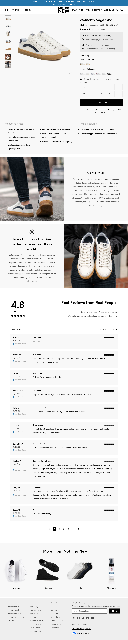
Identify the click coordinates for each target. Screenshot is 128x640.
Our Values (34, 614)
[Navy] (82, 64)
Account (109, 10)
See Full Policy (101, 113)
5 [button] (73, 529)
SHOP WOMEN (69, 4)
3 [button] (63, 529)
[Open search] (117, 10)
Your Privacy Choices (84, 633)
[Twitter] (83, 618)
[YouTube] (92, 618)
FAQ (88, 10)
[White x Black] (104, 74)
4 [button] (68, 529)
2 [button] (59, 529)
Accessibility (55, 617)
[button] (49, 529)
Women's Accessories (16, 617)
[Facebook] (78, 618)
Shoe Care (55, 614)
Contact (97, 10)
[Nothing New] (64, 10)
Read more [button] (46, 476)
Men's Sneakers (13, 607)
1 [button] (54, 529)
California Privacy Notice (81, 629)
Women (16, 10)
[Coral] (93, 74)
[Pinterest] (87, 618)
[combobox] (108, 329)
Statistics (77, 10)
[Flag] (98, 74)
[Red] (87, 64)
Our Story (34, 607)
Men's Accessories (14, 614)
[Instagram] (73, 618)
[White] (82, 74)
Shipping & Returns (58, 610)
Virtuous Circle (35, 624)
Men (6, 10)
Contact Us (55, 628)
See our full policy (107, 129)
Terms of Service (57, 621)
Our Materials (35, 610)
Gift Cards (11, 621)
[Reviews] (17, 316)
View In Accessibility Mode (82, 624)
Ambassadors (35, 631)
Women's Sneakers (15, 610)
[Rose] (87, 74)
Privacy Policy (56, 624)
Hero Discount (35, 628)
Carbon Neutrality (37, 621)
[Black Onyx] (109, 74)
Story (28, 10)
